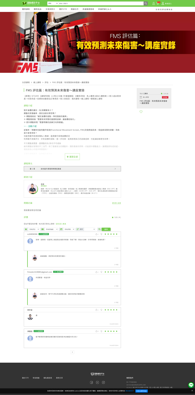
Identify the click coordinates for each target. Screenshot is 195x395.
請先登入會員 (116, 203)
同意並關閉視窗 (141, 391)
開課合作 (75, 9)
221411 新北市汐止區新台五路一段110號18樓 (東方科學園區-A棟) (150, 387)
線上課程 (37, 82)
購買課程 (26, 9)
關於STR (63, 9)
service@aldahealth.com (136, 385)
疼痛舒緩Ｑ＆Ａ (105, 9)
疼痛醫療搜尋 (88, 9)
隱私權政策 (129, 391)
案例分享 (59, 378)
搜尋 (106, 229)
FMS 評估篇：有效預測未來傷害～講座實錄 (70, 82)
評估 (47, 82)
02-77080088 (132, 382)
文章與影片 (50, 9)
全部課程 (26, 82)
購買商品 (38, 9)
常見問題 (36, 378)
